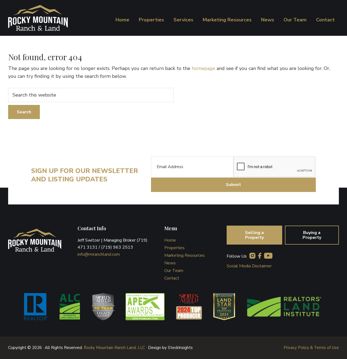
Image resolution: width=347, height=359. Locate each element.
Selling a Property (254, 235)
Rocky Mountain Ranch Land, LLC (114, 347)
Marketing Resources (184, 255)
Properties (174, 248)
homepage (203, 68)
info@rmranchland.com (99, 254)
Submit (233, 185)
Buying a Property (312, 235)
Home (170, 240)
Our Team (173, 271)
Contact (171, 278)
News (170, 263)
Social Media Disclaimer (249, 266)
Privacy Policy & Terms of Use (311, 347)
